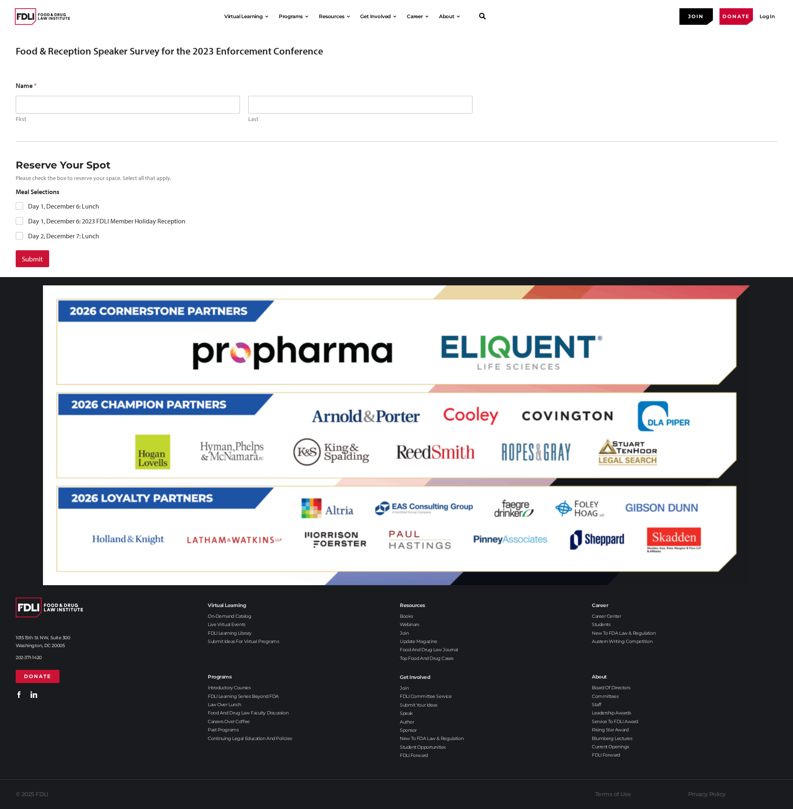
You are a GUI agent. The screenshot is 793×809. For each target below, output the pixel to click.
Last (253, 119)
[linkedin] (34, 694)
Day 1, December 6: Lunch (63, 206)
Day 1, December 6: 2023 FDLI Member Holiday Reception (106, 221)
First (21, 119)
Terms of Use (613, 794)
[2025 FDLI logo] (42, 16)
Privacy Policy (707, 794)
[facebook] (19, 694)
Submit (32, 258)
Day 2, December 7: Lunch (63, 236)
